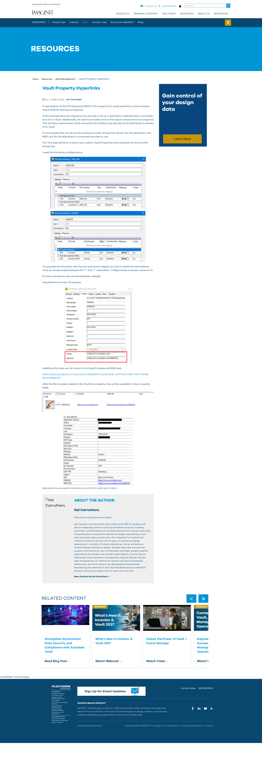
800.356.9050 (206, 688)
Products (122, 14)
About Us (203, 14)
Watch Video (155, 661)
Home (35, 79)
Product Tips (59, 22)
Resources (221, 14)
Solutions (168, 14)
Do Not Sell (208, 726)
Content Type (99, 22)
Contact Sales (188, 688)
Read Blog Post (56, 661)
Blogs (141, 22)
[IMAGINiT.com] (43, 13)
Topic (85, 22)
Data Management (65, 79)
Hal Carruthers (74, 100)
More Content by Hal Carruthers (91, 577)
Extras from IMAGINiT (122, 22)
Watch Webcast (107, 661)
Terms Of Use (187, 726)
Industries (186, 14)
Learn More (182, 138)
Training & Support (145, 14)
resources (38, 22)
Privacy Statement (171, 726)
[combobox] (208, 5)
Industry (74, 22)
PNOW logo (180, 5)
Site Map (198, 726)
